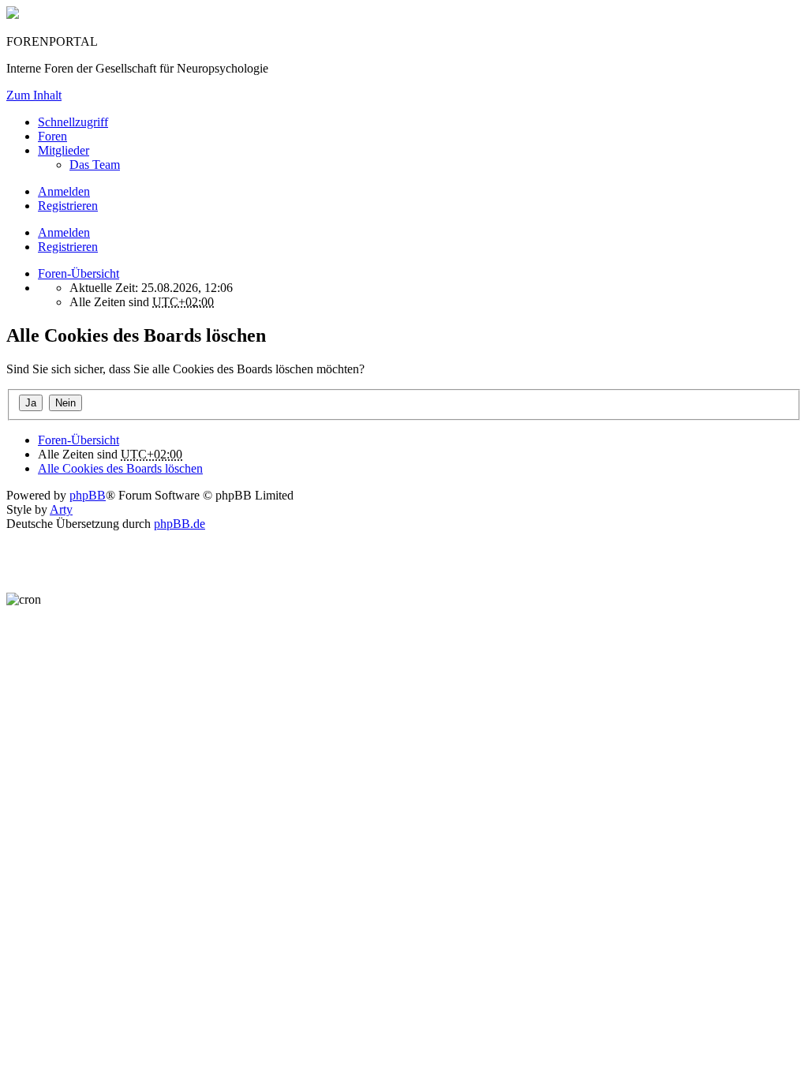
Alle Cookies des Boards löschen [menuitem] (120, 468)
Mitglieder (63, 150)
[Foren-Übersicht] (12, 14)
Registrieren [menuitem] (68, 205)
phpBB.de (179, 523)
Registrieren (68, 246)
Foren (52, 136)
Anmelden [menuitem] (64, 191)
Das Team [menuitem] (94, 164)
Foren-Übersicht (78, 440)
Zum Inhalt (34, 95)
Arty (61, 509)
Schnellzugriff (73, 122)
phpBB (87, 495)
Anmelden (64, 232)
